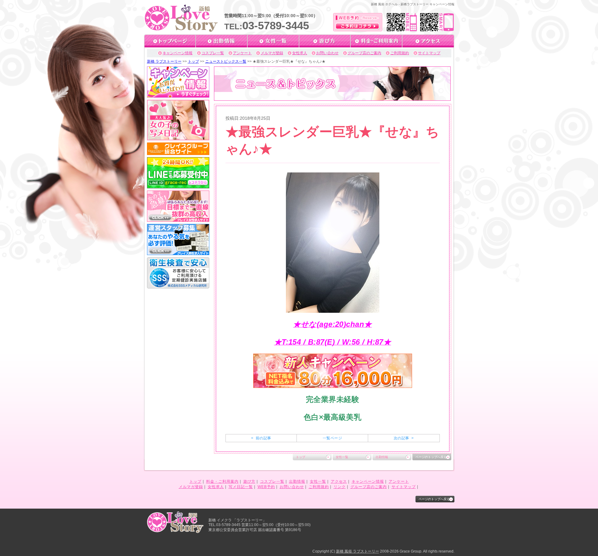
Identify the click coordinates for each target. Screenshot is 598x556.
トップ (193, 61)
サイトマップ (429, 53)
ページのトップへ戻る (431, 457)
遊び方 (249, 481)
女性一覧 (342, 457)
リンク (340, 487)
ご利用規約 (399, 53)
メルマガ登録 (272, 53)
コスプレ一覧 (213, 53)
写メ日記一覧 (241, 487)
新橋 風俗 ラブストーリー (357, 551)
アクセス (339, 481)
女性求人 (299, 53)
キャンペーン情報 (177, 53)
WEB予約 (266, 487)
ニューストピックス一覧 (225, 61)
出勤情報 (382, 457)
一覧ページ (332, 438)
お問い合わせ (327, 53)
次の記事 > (404, 438)
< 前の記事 (261, 438)
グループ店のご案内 (364, 53)
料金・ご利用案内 (222, 481)
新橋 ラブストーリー (164, 61)
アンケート (242, 53)
